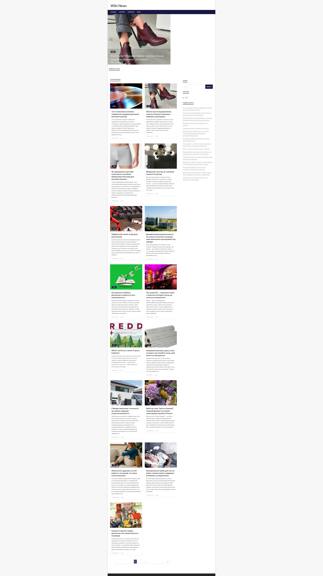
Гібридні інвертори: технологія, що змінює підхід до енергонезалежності (125, 410)
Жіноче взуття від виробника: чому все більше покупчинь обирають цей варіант (137, 57)
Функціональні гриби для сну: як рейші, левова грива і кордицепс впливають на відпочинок (160, 473)
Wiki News (119, 6)
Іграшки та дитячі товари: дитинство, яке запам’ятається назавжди (124, 533)
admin (112, 62)
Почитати (131, 12)
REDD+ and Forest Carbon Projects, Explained (125, 351)
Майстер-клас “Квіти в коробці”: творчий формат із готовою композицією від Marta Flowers (160, 410)
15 (145, 561)
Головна (113, 12)
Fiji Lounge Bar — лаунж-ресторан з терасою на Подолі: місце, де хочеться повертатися (160, 295)
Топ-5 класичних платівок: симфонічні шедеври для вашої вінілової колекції (125, 114)
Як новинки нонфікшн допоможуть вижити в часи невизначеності (123, 295)
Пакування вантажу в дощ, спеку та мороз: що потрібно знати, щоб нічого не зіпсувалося (160, 352)
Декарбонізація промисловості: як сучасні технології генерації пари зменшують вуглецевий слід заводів (160, 238)
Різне (138, 12)
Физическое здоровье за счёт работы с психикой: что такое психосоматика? (124, 473)
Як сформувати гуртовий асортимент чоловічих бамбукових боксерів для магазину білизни (122, 175)
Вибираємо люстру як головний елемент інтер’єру (160, 173)
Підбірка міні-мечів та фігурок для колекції (124, 235)
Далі (168, 561)
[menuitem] (113, 12)
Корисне (122, 12)
